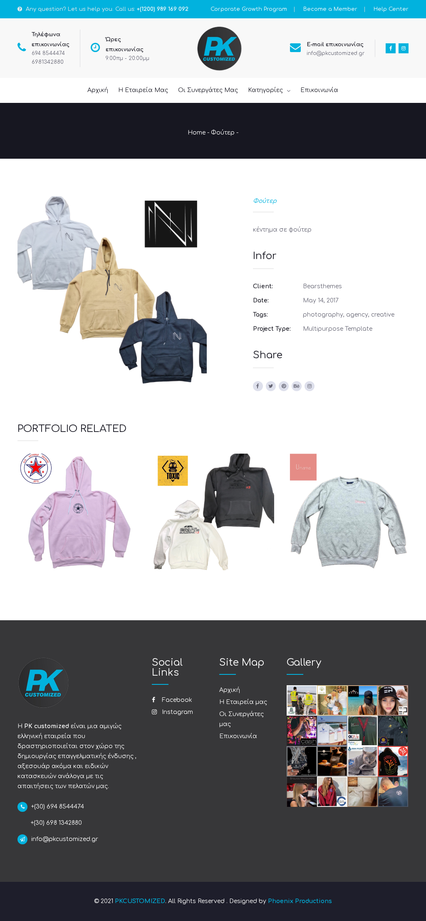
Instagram (176, 712)
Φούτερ (223, 133)
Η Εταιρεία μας (243, 702)
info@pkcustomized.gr (335, 53)
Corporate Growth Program (249, 9)
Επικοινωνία (238, 736)
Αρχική (229, 690)
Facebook (176, 700)
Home (197, 133)
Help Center (391, 9)
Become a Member (330, 9)
